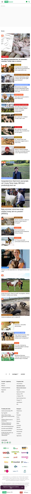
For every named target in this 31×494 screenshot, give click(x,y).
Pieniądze (19, 415)
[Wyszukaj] (29, 1)
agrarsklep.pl (19, 402)
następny (15, 374)
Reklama (3, 385)
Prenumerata (19, 431)
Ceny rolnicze (19, 429)
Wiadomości (19, 411)
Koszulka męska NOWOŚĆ (7, 428)
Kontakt (3, 383)
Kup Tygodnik (4, 413)
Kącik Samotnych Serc (21, 398)
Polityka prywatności (6, 387)
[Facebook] (2, 443)
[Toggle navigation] (2, 1)
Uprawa (18, 419)
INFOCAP (18, 427)
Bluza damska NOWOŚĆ (7, 430)
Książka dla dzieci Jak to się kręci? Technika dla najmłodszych (7, 434)
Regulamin (4, 389)
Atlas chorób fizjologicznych (7, 426)
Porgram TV (19, 400)
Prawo (18, 417)
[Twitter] (10, 443)
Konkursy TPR (19, 394)
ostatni (23, 374)
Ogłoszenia (19, 435)
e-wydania (19, 433)
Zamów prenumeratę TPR (7, 411)
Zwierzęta (19, 425)
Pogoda (18, 389)
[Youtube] (7, 443)
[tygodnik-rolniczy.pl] (9, 2)
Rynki (18, 413)
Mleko (18, 423)
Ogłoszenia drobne (21, 392)
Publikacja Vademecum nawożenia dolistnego (6, 423)
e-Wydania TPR (20, 396)
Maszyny (18, 421)
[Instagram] (5, 443)
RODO (3, 392)
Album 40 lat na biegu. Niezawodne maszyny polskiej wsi (8, 416)
